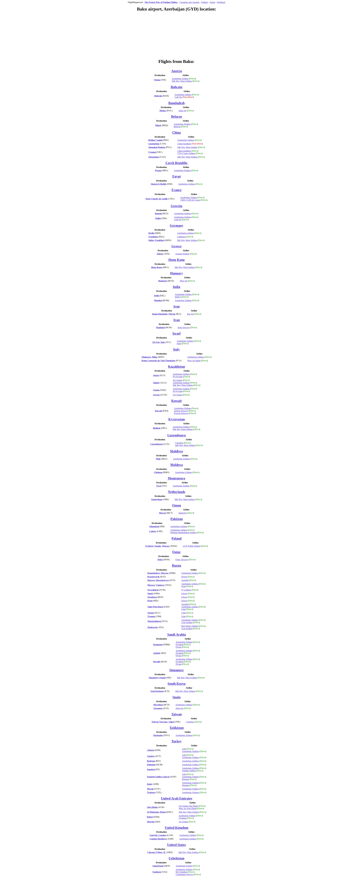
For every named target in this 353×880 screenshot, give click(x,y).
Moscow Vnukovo (155, 585)
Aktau (156, 375)
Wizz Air (183, 281)
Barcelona (158, 705)
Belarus (176, 116)
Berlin (151, 233)
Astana (156, 390)
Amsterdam (156, 499)
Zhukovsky (152, 627)
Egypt (176, 176)
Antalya (150, 756)
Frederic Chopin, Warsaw (157, 546)
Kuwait (176, 400)
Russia (176, 565)
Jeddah (156, 653)
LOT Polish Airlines (191, 546)
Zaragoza (157, 708)
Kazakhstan (176, 366)
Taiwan (176, 714)
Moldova (176, 464)
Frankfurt (153, 237)
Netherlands (176, 492)
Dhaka (163, 110)
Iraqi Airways (184, 327)
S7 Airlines (186, 590)
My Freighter (181, 872)
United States (176, 844)
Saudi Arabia (176, 634)
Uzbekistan (176, 858)
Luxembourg (176, 435)
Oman (176, 505)
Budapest (162, 281)
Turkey (176, 741)
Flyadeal (179, 644)
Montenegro (176, 478)
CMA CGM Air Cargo (190, 200)
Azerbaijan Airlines (180, 78)
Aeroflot (185, 580)
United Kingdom (176, 827)
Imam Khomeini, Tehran (163, 314)
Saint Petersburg (155, 607)
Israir (179, 343)
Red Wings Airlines (189, 626)
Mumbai (158, 300)
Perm (150, 600)
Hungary (176, 273)
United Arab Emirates (176, 798)
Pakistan (176, 519)
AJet (184, 749)
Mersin (150, 789)
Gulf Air (178, 97)
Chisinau (158, 472)
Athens (160, 254)
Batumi (158, 213)
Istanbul (151, 769)
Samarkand (157, 866)
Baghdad (160, 327)
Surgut (150, 613)
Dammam (157, 644)
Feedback (221, 2)
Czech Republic (176, 163)
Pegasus (185, 779)
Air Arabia (183, 822)
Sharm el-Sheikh (158, 184)
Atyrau (156, 395)
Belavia (177, 126)
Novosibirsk (153, 590)
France (177, 190)
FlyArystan (178, 376)
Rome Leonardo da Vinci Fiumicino (158, 360)
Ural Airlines (186, 622)
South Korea (176, 683)
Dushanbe (158, 735)
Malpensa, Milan (149, 357)
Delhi (156, 295)
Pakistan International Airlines (183, 532)
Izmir (149, 784)
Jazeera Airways (181, 411)
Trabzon (151, 792)
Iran (176, 306)
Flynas (178, 647)
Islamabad (154, 526)
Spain (176, 697)
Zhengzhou (153, 157)
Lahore (152, 531)
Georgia (176, 206)
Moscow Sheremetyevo (158, 580)
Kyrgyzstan (176, 419)
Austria (176, 71)
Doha (160, 559)
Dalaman (151, 764)
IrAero (184, 576)
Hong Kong (176, 259)
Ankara (150, 750)
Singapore (176, 670)
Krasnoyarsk (153, 576)
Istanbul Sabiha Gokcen (158, 777)
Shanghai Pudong (156, 147)
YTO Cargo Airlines (186, 153)
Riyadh (156, 661)
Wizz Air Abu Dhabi (188, 808)
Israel (177, 333)
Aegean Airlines (182, 254)
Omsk (150, 593)
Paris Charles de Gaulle (157, 199)
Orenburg (152, 597)
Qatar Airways (181, 559)
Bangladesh (176, 103)
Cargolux (179, 443)
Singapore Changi (157, 677)
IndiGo (178, 297)
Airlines (204, 2)
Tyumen (151, 616)
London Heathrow (158, 839)
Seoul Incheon (157, 691)
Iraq (176, 320)
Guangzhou (153, 144)
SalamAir (182, 513)
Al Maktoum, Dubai (156, 812)
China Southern (184, 144)
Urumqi (152, 152)
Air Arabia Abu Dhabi (188, 806)
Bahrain (176, 87)
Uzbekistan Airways (184, 874)
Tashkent (156, 872)
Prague (158, 170)
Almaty (156, 382)
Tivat (158, 486)
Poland (176, 538)
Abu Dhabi (152, 807)
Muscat (162, 513)
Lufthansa (181, 237)
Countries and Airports (189, 2)
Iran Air (190, 314)
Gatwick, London (158, 835)
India (176, 287)
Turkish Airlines (189, 770)
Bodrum (151, 761)
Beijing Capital (155, 140)
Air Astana (177, 380)
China (176, 132)
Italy (176, 349)
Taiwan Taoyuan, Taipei (163, 722)
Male (158, 459)
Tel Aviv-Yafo (158, 342)
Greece (176, 246)
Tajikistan (176, 727)
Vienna (157, 80)
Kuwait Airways (181, 413)
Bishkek (157, 428)
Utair (183, 586)
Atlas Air (182, 110)
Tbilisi (158, 218)
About (212, 2)
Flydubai (182, 818)
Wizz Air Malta (193, 360)
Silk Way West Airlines (182, 81)
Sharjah (150, 822)
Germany (176, 225)
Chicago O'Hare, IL (156, 852)
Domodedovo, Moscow (158, 573)
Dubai (150, 817)
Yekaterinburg (154, 621)
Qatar (176, 552)
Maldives (176, 451)
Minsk (158, 125)
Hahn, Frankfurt (156, 240)
